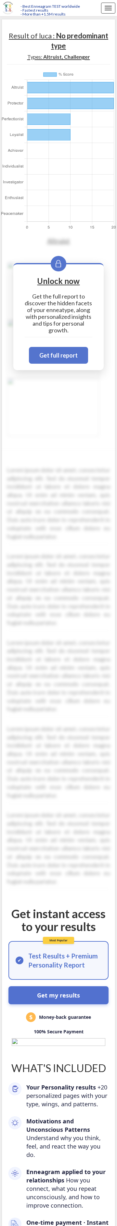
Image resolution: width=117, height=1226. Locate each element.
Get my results (58, 995)
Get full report (58, 355)
